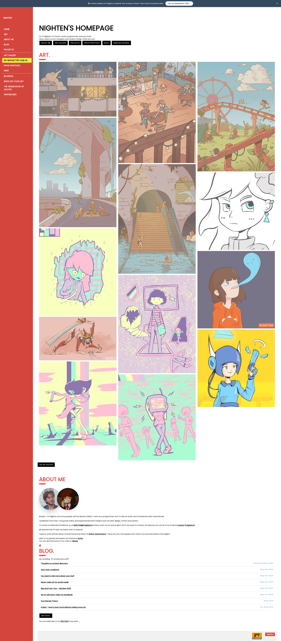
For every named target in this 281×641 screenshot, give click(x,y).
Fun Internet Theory (49, 601)
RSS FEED (64, 621)
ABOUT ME (9, 39)
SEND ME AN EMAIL (121, 43)
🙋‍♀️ (40, 545)
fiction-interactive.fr (97, 534)
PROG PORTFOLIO (12, 65)
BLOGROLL (8, 76)
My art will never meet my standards (57, 594)
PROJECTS (9, 49)
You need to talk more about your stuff (57, 576)
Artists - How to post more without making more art (63, 607)
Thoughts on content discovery (54, 563)
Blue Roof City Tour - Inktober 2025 (56, 588)
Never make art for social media (55, 582)
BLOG (6, 44)
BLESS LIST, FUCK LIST (14, 81)
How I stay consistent (50, 569)
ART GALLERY (10, 55)
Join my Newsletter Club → (179, 3)
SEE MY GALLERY (46, 464)
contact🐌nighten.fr (186, 525)
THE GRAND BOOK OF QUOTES (14, 88)
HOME (6, 29)
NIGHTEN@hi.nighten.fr (83, 525)
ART (6, 34)
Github (75, 541)
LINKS (6, 70)
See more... (45, 615)
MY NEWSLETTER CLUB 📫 (15, 60)
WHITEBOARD (10, 94)
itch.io (80, 538)
